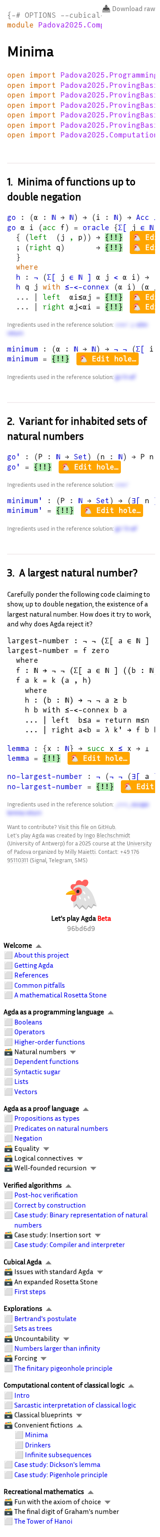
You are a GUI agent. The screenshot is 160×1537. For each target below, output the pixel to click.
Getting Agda (33, 965)
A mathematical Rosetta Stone (60, 994)
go (11, 217)
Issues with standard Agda (53, 1271)
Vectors (25, 1091)
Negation (28, 1138)
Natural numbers (40, 1051)
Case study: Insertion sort (52, 1234)
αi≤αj (80, 297)
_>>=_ (122, 804)
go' (13, 457)
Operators (29, 1031)
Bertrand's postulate (45, 1318)
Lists (21, 1081)
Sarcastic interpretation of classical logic (75, 1404)
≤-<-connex (87, 287)
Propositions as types (47, 1118)
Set (80, 457)
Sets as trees (33, 1328)
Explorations (23, 1308)
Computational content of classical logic (64, 1385)
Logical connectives (43, 1158)
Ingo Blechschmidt (107, 835)
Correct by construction (50, 1205)
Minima (36, 1434)
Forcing (25, 1357)
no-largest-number (45, 776)
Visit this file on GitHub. (87, 826)
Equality (27, 1148)
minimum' (25, 501)
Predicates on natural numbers (61, 1128)
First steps (30, 1291)
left (38, 237)
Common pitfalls (39, 985)
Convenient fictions (43, 1424)
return (15, 332)
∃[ (136, 501)
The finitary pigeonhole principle (63, 1368)
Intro (22, 1395)
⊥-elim (139, 324)
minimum (22, 349)
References (31, 974)
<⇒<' (121, 324)
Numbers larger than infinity (57, 1348)
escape (140, 804)
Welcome (18, 945)
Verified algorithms (33, 1185)
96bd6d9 (81, 928)
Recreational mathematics (44, 1491)
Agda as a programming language (54, 1011)
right (40, 247)
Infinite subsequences (58, 1454)
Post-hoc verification (46, 1194)
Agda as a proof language (41, 1108)
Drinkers (38, 1444)
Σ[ (122, 227)
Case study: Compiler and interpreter (69, 1244)
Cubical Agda (23, 1261)
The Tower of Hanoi (43, 1521)
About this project (41, 954)
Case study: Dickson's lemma (57, 1464)
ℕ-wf (129, 376)
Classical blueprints (43, 1414)
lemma (18, 748)
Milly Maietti (80, 851)
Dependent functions (46, 1061)
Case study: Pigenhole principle (61, 1474)
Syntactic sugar (37, 1071)
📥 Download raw (128, 8)
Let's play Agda (25, 835)
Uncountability (37, 1338)
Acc (142, 217)
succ (96, 748)
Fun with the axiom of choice (57, 1501)
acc (49, 227)
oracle (96, 227)
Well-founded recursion (50, 1167)
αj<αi (80, 307)
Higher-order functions (49, 1041)
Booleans (28, 1021)
